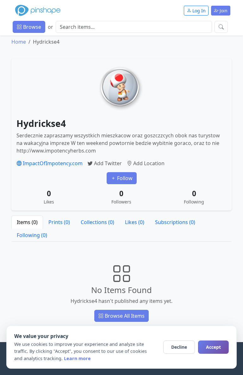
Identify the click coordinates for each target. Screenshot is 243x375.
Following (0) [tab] (32, 235)
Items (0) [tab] (27, 222)
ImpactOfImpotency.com (52, 163)
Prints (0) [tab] (59, 222)
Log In (198, 11)
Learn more (77, 358)
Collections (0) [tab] (97, 222)
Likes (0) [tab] (134, 222)
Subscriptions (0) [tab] (175, 222)
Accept (213, 347)
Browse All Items (124, 315)
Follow (124, 178)
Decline (179, 347)
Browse (31, 26)
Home (18, 41)
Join (222, 11)
